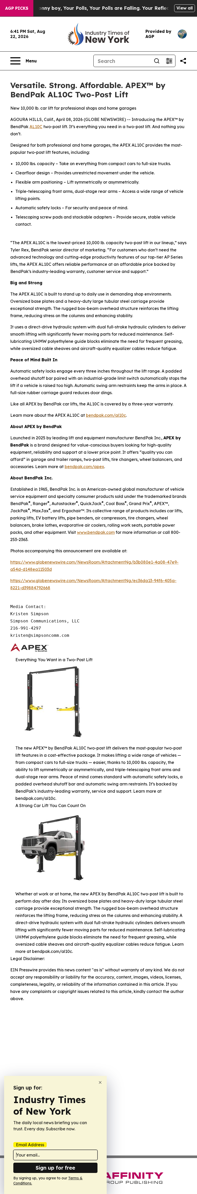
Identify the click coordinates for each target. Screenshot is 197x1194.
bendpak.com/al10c (106, 415)
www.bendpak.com (96, 532)
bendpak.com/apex (84, 466)
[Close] (100, 1082)
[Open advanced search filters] (169, 61)
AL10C (35, 126)
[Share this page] (183, 61)
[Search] (157, 61)
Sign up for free (55, 1167)
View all (184, 8)
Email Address (30, 1144)
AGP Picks (16, 8)
